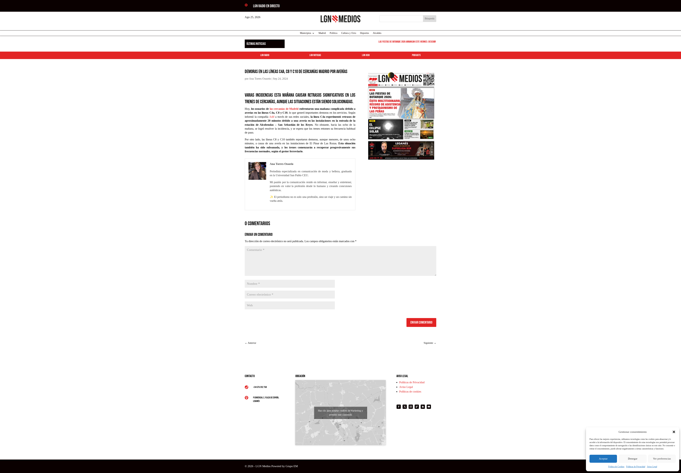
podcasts (416, 55)
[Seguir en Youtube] (429, 406)
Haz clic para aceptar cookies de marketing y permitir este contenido (340, 412)
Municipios (305, 33)
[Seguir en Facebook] (398, 406)
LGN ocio (366, 55)
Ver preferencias (662, 458)
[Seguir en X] (404, 406)
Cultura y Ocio (348, 33)
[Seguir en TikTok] (416, 406)
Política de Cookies (616, 466)
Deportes (364, 33)
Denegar (632, 458)
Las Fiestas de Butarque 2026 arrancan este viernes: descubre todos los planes (410, 41)
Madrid (322, 33)
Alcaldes (377, 33)
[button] (674, 432)
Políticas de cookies (410, 391)
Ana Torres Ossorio (260, 78)
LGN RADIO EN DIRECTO (266, 6)
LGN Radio (264, 55)
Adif (271, 116)
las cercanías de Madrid (284, 108)
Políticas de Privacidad (635, 466)
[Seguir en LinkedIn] (422, 406)
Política (333, 33)
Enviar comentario (421, 322)
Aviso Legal (652, 466)
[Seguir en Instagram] (410, 406)
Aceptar (603, 458)
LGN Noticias (315, 55)
